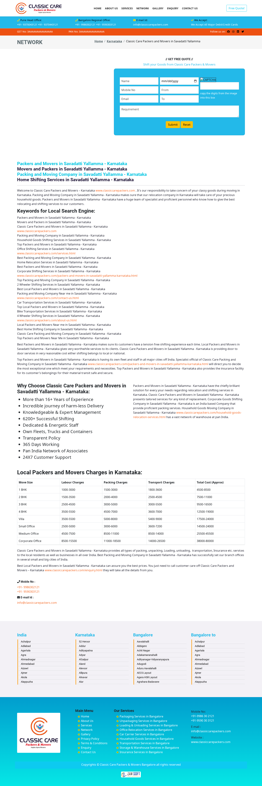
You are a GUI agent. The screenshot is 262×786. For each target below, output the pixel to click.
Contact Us (190, 8)
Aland (82, 663)
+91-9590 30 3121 (202, 720)
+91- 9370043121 (27, 24)
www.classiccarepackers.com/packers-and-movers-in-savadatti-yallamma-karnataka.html (77, 276)
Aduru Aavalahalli (146, 668)
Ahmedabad (27, 663)
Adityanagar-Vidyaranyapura (153, 659)
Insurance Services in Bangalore (141, 752)
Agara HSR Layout (147, 677)
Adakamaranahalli (147, 655)
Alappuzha (27, 681)
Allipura (83, 672)
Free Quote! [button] (237, 8)
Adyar (82, 655)
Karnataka (114, 41)
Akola (24, 677)
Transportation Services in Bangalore (144, 743)
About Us (111, 8)
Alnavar (83, 677)
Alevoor (83, 668)
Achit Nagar (143, 650)
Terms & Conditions (94, 743)
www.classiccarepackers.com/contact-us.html (48, 298)
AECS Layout (144, 672)
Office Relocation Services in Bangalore (146, 730)
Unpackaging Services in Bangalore (143, 721)
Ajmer (24, 672)
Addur (82, 646)
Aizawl (24, 668)
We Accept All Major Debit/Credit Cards (214, 24)
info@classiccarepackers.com (150, 24)
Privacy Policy (90, 739)
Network (142, 8)
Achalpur (26, 641)
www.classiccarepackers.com (115, 190)
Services (127, 8)
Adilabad (26, 646)
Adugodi (141, 663)
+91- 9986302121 (85, 24)
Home (97, 8)
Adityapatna (86, 650)
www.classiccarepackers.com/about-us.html (47, 320)
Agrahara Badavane (148, 681)
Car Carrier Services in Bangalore (142, 734)
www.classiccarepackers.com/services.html (46, 253)
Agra (23, 655)
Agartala (25, 650)
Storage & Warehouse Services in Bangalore (149, 748)
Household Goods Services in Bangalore (147, 739)
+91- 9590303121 (106, 24)
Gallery (157, 8)
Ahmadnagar (28, 659)
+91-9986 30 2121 (202, 716)
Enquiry (172, 8)
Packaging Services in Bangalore (141, 716)
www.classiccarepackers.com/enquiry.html (73, 570)
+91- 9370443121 (48, 24)
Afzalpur (83, 659)
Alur (81, 681)
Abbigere (142, 646)
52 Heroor (84, 641)
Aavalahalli (143, 641)
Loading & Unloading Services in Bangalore (149, 725)
